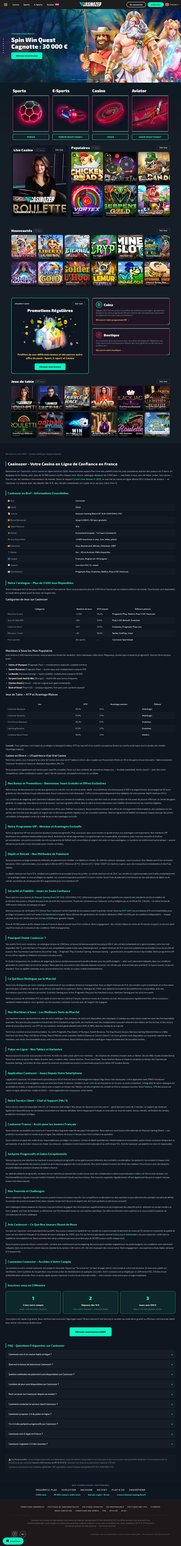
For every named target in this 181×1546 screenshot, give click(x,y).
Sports (26, 4)
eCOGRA (50, 918)
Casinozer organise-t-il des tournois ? (28, 1444)
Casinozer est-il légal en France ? (26, 1434)
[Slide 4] (3, 45)
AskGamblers (132, 1234)
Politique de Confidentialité (63, 1507)
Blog (123, 1511)
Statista (148, 1086)
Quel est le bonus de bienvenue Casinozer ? (31, 1364)
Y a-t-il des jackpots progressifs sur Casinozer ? (33, 1424)
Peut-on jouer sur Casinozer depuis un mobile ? (33, 1394)
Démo (87, 171)
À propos (155, 1507)
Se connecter (136, 4)
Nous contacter (63, 1511)
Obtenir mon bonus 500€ (90, 1331)
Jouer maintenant (26, 52)
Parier (31, 137)
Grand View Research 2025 (87, 479)
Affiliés (113, 1511)
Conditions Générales (32, 1507)
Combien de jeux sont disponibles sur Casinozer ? (34, 1384)
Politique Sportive (92, 1507)
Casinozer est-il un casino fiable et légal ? (30, 1354)
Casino (15, 4)
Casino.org (118, 1234)
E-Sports (38, 4)
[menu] (5, 4)
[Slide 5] (3, 48)
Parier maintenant (71, 137)
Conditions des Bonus (87, 1511)
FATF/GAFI (126, 910)
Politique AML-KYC (137, 1507)
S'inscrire (156, 4)
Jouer (110, 137)
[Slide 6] (3, 50)
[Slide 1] (3, 39)
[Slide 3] (3, 43)
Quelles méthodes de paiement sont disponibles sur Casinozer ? (42, 1374)
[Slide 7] (3, 52)
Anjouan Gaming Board (45, 897)
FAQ (104, 1511)
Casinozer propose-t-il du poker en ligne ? (30, 1414)
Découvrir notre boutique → (109, 350)
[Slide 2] (3, 41)
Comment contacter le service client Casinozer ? (33, 1404)
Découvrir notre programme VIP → (112, 320)
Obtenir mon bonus (50, 366)
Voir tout (59, 150)
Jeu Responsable (115, 1507)
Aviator (52, 4)
